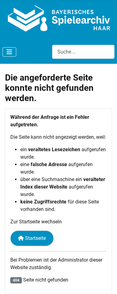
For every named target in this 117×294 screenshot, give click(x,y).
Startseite (35, 238)
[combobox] (83, 52)
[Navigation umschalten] (9, 52)
